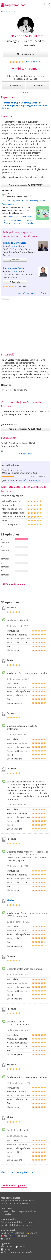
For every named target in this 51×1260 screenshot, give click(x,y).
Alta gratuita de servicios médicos (17, 1200)
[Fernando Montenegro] (43, 250)
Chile (6, 1232)
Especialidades (8, 1211)
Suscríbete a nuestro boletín (18, 1252)
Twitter (22, 1246)
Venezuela (22, 1235)
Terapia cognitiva (28, 105)
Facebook (8, 1246)
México (7, 1235)
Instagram (9, 1249)
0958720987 (15, 85)
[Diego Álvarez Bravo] (43, 275)
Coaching (26, 102)
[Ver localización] (25, 451)
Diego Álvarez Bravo (13, 268)
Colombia (19, 1232)
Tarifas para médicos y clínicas (15, 1203)
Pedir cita (16, 259)
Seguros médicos (27, 1211)
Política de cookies (23, 1225)
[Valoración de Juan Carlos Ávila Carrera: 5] (18, 61)
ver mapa (25, 92)
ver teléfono (18, 246)
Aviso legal (6, 1225)
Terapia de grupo (11, 102)
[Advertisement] (25, 326)
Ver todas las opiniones (18, 1172)
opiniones (33, 61)
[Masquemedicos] (13, 3)
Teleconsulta (27, 54)
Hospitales (6, 1214)
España (33, 1232)
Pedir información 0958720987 (25, 185)
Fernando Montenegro (14, 242)
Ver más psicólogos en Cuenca (33, 293)
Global (7, 1238)
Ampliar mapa (25, 453)
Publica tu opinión (27, 68)
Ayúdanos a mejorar (32, 480)
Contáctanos (25, 1222)
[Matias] (3, 902)
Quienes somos (8, 1222)
